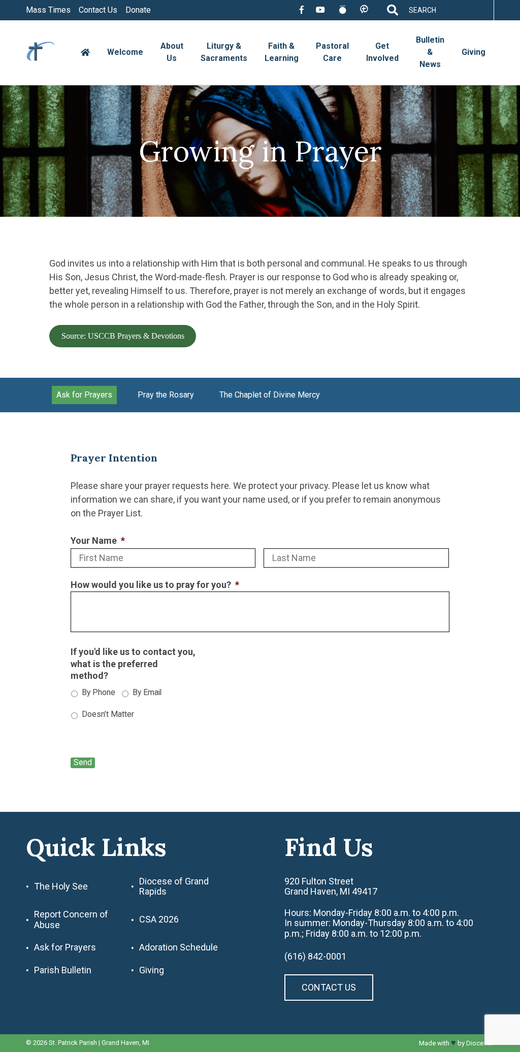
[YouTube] (320, 10)
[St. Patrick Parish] (49, 52)
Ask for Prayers (84, 395)
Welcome (125, 52)
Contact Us (98, 10)
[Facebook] (302, 10)
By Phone (98, 692)
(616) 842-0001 (315, 956)
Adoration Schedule (178, 947)
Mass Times (48, 10)
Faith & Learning (282, 52)
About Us (171, 52)
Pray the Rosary (166, 395)
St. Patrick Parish (73, 1042)
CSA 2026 (159, 919)
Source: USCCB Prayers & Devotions (122, 336)
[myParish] (364, 10)
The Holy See (61, 886)
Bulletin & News (430, 52)
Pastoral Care (332, 52)
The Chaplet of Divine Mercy (269, 395)
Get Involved (382, 52)
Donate (138, 10)
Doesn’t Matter (108, 714)
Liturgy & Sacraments (224, 52)
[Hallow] (342, 10)
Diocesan (480, 1043)
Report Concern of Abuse (71, 919)
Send (83, 762)
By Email (147, 692)
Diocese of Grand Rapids (174, 886)
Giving (473, 52)
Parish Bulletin (62, 970)
